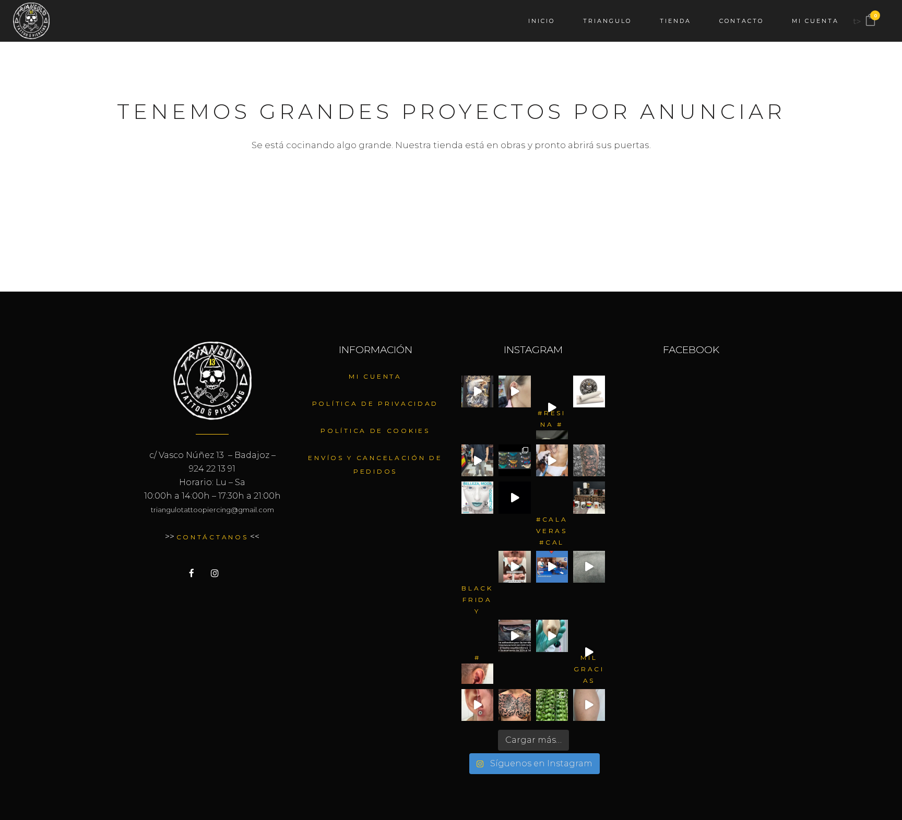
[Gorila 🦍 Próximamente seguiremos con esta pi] (589, 460)
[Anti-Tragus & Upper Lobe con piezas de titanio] (477, 636)
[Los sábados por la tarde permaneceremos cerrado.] (514, 636)
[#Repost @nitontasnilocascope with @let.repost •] (552, 567)
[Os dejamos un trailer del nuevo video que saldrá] (514, 497)
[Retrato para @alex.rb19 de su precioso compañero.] (552, 460)
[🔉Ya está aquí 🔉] (477, 567)
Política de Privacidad (375, 403)
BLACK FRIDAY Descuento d (477, 599)
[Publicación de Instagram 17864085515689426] (589, 705)
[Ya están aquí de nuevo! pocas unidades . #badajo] (477, 460)
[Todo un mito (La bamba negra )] (589, 636)
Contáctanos (212, 537)
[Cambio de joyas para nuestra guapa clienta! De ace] (514, 391)
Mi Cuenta (375, 376)
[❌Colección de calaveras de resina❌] (552, 391)
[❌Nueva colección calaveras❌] (552, 497)
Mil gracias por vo (589, 669)
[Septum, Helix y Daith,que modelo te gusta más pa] (552, 705)
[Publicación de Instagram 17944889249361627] (514, 567)
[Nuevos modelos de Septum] (552, 636)
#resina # (552, 418)
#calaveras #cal (552, 530)
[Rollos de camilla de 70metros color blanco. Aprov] (589, 391)
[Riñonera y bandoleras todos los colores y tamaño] (514, 460)
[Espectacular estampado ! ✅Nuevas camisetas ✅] (477, 391)
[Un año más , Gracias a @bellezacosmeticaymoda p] (477, 497)
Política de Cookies (375, 431)
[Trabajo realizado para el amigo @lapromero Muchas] (514, 705)
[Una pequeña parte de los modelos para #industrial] (589, 567)
